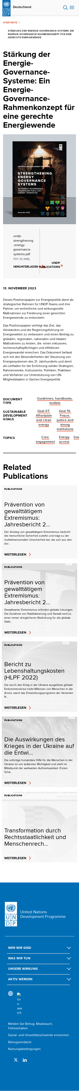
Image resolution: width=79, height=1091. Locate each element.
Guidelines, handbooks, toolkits (55, 400)
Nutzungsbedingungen (24, 1049)
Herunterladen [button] (25, 267)
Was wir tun (19, 958)
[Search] (19, 1004)
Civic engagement (45, 439)
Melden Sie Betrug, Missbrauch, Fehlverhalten (30, 1025)
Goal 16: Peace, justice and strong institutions (65, 420)
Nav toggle (72, 7)
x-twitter (16, 1060)
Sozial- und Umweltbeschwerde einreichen (38, 1035)
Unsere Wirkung (23, 968)
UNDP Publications (50, 265)
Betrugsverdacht (19, 1042)
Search (65, 7)
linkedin (25, 1060)
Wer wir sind (19, 947)
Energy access (64, 439)
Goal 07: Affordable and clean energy (44, 418)
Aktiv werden (20, 979)
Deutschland (22, 7)
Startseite (10, 22)
